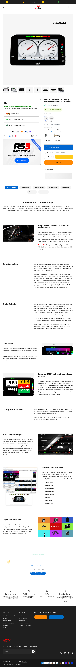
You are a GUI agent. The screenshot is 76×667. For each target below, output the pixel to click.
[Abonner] (33, 651)
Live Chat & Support (23, 623)
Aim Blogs (5, 628)
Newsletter (6, 625)
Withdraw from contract (24, 625)
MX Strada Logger (22, 527)
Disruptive (24, 662)
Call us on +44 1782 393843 (47, 596)
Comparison (43, 192)
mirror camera (45, 326)
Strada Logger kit (66, 247)
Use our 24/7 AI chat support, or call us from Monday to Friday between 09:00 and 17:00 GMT (10, 597)
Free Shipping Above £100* (66, 2)
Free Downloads (53, 187)
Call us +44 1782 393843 (56, 617)
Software (5, 618)
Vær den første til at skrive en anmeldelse (38, 573)
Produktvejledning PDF (9, 623)
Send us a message (40, 617)
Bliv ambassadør (22, 618)
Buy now (58, 162)
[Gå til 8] (61, 90)
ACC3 (30, 529)
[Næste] (70, 52)
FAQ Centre (32, 192)
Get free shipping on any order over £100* (29, 597)
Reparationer (21, 620)
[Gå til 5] (37, 90)
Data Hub (30, 527)
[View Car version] (46, 118)
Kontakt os (21, 616)
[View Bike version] (51, 118)
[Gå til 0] (6, 90)
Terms (13, 664)
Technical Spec (25, 187)
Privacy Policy (18, 664)
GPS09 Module (8, 529)
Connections (65, 187)
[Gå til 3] (21, 90)
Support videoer (7, 620)
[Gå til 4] (29, 90)
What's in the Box (39, 187)
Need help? (36, 136)
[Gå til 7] (53, 90)
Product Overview (11, 187)
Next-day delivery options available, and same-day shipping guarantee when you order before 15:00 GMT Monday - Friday (65, 599)
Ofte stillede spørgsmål (9, 616)
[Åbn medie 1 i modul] (38, 49)
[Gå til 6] (45, 90)
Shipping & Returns (7, 664)
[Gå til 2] (14, 90)
